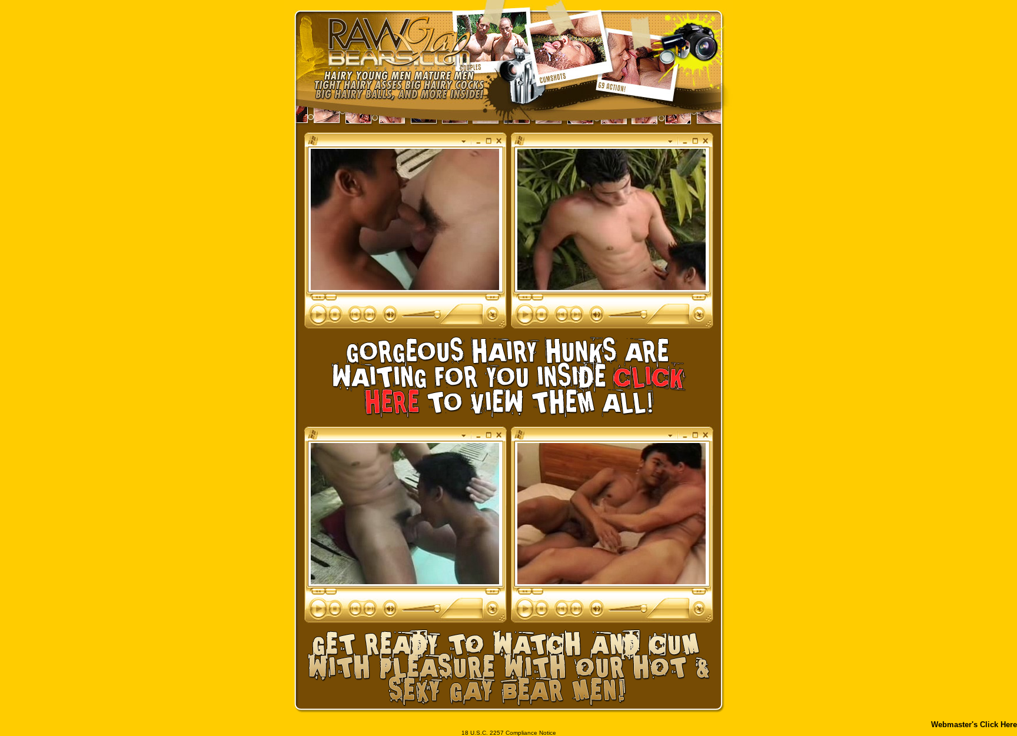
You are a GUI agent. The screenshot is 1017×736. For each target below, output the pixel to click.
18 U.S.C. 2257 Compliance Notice (508, 733)
